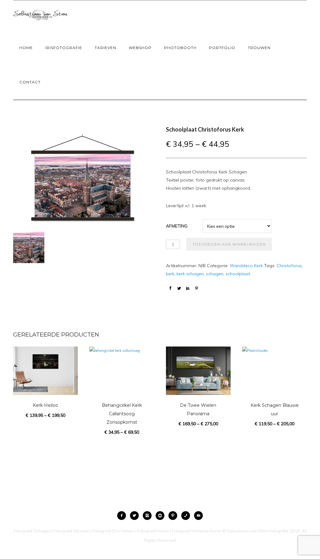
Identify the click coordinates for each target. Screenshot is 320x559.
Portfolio (222, 47)
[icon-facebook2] (123, 515)
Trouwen (259, 47)
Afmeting (177, 226)
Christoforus (289, 265)
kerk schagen (190, 274)
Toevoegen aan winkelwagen (229, 244)
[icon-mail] (198, 515)
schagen (214, 274)
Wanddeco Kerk (246, 265)
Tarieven (105, 47)
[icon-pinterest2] (174, 515)
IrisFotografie (63, 47)
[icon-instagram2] (149, 515)
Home (26, 47)
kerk (170, 274)
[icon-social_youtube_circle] (162, 515)
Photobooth (180, 47)
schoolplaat (238, 274)
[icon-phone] (187, 515)
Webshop (140, 47)
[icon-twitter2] (136, 515)
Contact (30, 82)
